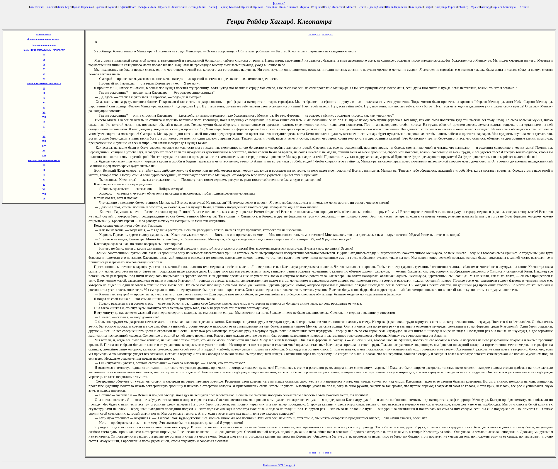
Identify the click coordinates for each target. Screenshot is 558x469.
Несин (361, 7)
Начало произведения (44, 45)
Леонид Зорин (197, 7)
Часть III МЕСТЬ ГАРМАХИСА (44, 160)
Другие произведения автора (43, 39)
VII (44, 79)
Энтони (523, 7)
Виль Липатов (288, 7)
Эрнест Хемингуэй (504, 7)
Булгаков (100, 7)
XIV (44, 146)
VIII (44, 117)
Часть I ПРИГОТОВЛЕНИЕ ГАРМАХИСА (44, 50)
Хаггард (486, 7)
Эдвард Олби (375, 7)
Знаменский (179, 7)
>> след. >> (327, 34)
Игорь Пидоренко (397, 7)
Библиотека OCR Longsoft (279, 465)
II (44, 54)
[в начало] (279, 3)
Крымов (258, 7)
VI (44, 74)
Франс (475, 7)
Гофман (123, 7)
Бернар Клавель (229, 7)
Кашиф (213, 7)
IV (44, 64)
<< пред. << (314, 34)
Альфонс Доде (148, 7)
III (44, 59)
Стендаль (416, 7)
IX (44, 122)
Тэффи (428, 7)
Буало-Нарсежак (83, 7)
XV (44, 151)
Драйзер (164, 7)
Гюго (133, 7)
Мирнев (317, 7)
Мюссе (350, 7)
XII (44, 136)
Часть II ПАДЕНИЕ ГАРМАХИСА (44, 83)
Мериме (304, 7)
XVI (44, 155)
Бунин (112, 7)
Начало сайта (43, 34)
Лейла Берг (64, 7)
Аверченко (36, 7)
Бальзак (50, 7)
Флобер (463, 7)
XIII (44, 141)
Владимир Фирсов (445, 7)
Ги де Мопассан (334, 7)
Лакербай (271, 7)
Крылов (246, 7)
